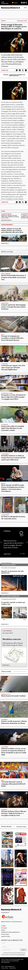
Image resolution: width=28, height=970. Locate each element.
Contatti (3, 926)
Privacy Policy (5, 934)
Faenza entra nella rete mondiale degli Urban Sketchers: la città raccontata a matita (12, 428)
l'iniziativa (4, 809)
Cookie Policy (12, 968)
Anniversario (5, 303)
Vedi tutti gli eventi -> (6, 220)
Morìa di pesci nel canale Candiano (13, 696)
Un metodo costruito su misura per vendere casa (13, 603)
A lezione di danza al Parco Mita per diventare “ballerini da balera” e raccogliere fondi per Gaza (13, 813)
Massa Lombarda (6, 273)
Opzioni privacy (5, 936)
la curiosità (4, 424)
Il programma (5, 454)
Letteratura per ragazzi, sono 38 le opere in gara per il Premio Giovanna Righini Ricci (13, 367)
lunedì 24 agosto (6, 214)
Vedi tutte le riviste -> (21, 826)
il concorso (4, 363)
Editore (3, 930)
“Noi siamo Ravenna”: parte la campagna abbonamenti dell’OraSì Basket (13, 784)
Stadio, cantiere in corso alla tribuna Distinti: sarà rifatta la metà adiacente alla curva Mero (12, 230)
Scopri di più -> (5, 243)
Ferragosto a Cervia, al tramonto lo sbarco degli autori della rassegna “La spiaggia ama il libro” (13, 397)
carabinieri (4, 719)
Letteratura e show (6, 393)
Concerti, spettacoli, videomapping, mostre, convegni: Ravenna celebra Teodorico (13, 307)
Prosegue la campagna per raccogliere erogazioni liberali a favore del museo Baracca (12, 338)
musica (3, 483)
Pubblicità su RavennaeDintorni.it (10, 932)
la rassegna (4, 746)
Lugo (2, 334)
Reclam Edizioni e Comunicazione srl (11, 921)
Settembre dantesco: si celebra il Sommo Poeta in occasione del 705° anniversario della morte (13, 458)
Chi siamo (4, 928)
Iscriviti (23, 949)
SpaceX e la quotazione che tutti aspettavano (12, 572)
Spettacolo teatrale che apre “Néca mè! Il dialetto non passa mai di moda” (10, 216)
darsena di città (5, 694)
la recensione (5, 515)
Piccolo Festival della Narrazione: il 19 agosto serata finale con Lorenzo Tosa (13, 277)
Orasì (2, 780)
